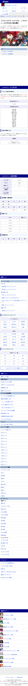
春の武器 (3, 529)
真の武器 (3, 526)
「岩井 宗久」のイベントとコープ (8, 289)
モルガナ (14, 321)
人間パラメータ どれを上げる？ (8, 384)
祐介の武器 (3, 523)
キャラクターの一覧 (5, 469)
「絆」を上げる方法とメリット (7, 407)
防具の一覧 (3, 508)
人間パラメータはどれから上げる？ (8, 571)
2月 (14, 364)
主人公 (5, 321)
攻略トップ (4, 8)
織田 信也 (14, 342)
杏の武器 (3, 520)
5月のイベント (4, 435)
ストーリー (14, 8)
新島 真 (23, 324)
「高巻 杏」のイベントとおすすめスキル (10, 297)
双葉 (23, 327)
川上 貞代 (14, 336)
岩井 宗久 (5, 339)
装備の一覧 (3, 307)
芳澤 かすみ (14, 327)
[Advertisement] (14, 71)
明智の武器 (3, 534)
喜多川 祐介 (14, 324)
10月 (5, 361)
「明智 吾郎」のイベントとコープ (8, 286)
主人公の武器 (4, 511)
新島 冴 (14, 345)
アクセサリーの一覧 (5, 505)
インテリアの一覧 (5, 554)
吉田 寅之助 (23, 342)
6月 (23, 355)
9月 (23, 358)
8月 (14, 358)
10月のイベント (4, 449)
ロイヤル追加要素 (4, 14)
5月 (14, 355)
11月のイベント (4, 452)
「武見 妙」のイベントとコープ (8, 310)
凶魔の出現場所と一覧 (6, 398)
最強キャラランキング (6, 390)
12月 (23, 361)
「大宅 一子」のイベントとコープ (8, 295)
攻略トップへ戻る (5, 376)
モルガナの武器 (4, 514)
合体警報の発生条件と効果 (7, 416)
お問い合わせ (20, 677)
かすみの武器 (4, 532)
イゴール (5, 334)
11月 (14, 361)
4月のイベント (4, 432)
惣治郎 (23, 334)
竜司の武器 (3, 517)
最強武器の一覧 (4, 387)
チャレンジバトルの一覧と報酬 (7, 410)
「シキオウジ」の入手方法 (7, 51)
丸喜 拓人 (23, 345)
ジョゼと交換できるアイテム (7, 404)
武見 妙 (5, 336)
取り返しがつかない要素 (6, 381)
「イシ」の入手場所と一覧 (7, 401)
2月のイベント (4, 461)
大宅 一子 (14, 339)
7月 (5, 358)
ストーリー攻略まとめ (6, 429)
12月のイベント (4, 455)
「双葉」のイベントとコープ (7, 305)
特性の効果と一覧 (5, 413)
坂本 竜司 (23, 321)
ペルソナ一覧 (4, 11)
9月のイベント (4, 446)
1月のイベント (4, 458)
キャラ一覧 (23, 8)
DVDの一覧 (3, 548)
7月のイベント (4, 441)
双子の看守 (14, 334)
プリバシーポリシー (10, 677)
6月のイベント (4, 438)
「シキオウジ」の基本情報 (7, 54)
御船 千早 (5, 342)
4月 (5, 355)
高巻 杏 (5, 324)
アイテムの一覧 (4, 539)
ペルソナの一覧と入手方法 (7, 424)
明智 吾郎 (5, 345)
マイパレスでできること (6, 418)
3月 (23, 364)
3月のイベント (4, 464)
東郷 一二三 (23, 339)
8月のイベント (4, 444)
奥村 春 (5, 327)
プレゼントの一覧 (5, 551)
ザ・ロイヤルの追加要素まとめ (7, 395)
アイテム (23, 11)
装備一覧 (14, 11)
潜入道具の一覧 (4, 292)
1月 (5, 364)
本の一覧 (3, 283)
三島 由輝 (23, 336)
